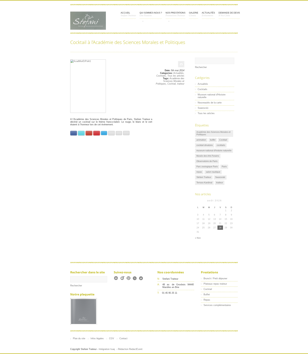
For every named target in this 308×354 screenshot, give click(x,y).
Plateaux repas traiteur (215, 283)
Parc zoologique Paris (207, 166)
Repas (207, 299)
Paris (224, 166)
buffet (212, 140)
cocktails (221, 145)
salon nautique (213, 172)
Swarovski (203, 108)
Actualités (208, 14)
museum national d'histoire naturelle (214, 150)
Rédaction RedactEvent (130, 349)
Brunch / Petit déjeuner (215, 278)
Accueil (128, 14)
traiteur (180, 83)
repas (199, 172)
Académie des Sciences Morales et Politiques (170, 81)
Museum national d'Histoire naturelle (211, 96)
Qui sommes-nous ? (151, 14)
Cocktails (161, 75)
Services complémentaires (217, 305)
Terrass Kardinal (204, 182)
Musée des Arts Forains (207, 156)
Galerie (193, 14)
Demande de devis (229, 14)
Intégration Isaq (107, 349)
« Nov (198, 238)
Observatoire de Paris (206, 161)
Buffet (207, 294)
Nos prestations (175, 14)
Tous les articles (175, 75)
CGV (111, 338)
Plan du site (79, 338)
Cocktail (171, 83)
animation (201, 140)
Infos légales (97, 338)
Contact (123, 338)
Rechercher (201, 67)
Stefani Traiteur (203, 177)
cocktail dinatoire (204, 145)
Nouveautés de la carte (210, 102)
